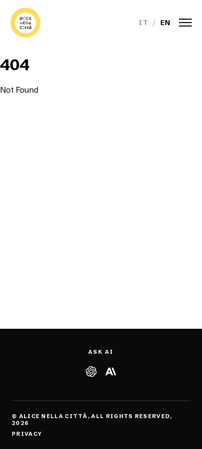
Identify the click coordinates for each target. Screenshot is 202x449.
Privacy (27, 433)
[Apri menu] (185, 22)
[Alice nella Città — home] (25, 22)
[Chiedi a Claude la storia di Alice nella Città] (110, 371)
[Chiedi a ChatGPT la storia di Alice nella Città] (91, 371)
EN (165, 22)
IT (143, 22)
